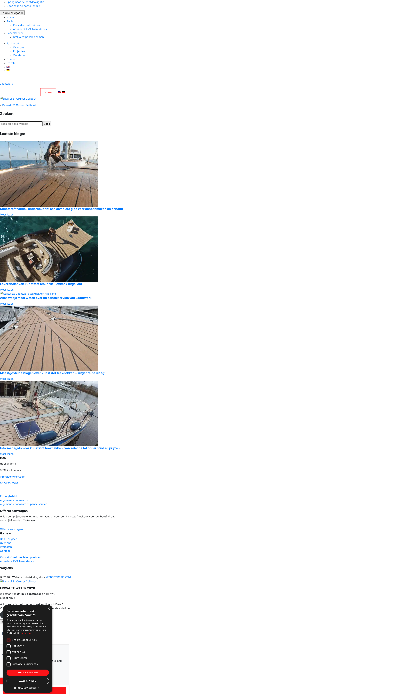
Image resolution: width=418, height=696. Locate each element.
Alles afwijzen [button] (27, 681)
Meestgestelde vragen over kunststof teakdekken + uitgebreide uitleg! (52, 373)
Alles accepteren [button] (28, 672)
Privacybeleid (8, 496)
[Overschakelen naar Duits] (212, 70)
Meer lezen (7, 214)
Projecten (19, 51)
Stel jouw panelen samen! (28, 37)
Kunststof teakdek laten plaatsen (20, 557)
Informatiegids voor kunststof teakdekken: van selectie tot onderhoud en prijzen (60, 448)
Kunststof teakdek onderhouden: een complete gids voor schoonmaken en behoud (61, 209)
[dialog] (27, 649)
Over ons (18, 47)
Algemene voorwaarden (14, 500)
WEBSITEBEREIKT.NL (59, 577)
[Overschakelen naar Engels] (212, 67)
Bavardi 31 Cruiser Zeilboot (19, 105)
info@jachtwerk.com (12, 476)
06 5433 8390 (9, 483)
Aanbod (11, 21)
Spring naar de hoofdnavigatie (25, 2)
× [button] (48, 609)
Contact (11, 59)
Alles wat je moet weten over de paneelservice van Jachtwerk (46, 298)
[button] (28, 687)
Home (10, 17)
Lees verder (25, 633)
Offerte (11, 63)
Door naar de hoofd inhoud (23, 6)
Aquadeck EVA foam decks (30, 29)
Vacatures (19, 55)
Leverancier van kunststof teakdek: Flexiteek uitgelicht (41, 284)
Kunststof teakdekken (26, 25)
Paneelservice (15, 33)
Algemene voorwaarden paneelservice (23, 504)
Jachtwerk (13, 43)
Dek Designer (8, 539)
